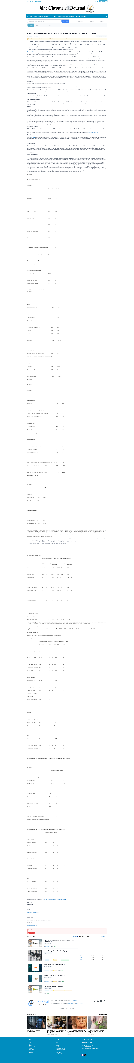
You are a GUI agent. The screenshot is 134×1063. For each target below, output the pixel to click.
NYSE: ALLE (34, 51)
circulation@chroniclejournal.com (92, 1048)
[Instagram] (104, 1003)
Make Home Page (103, 1)
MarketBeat (47, 946)
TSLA (81, 959)
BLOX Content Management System (86, 1061)
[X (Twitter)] (94, 1003)
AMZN (81, 941)
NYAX (55, 946)
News (43, 29)
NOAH (63, 981)
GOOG (81, 949)
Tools (50, 25)
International (57, 29)
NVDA (81, 955)
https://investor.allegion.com (93, 132)
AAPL (81, 943)
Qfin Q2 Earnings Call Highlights (54, 986)
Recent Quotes (79, 21)
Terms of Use (62, 1061)
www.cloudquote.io (74, 1000)
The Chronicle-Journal (38, 1061)
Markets (31, 25)
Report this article (31, 932)
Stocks (37, 25)
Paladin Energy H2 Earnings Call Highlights (57, 951)
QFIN (48, 993)
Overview (38, 29)
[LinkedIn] (101, 1003)
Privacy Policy (71, 1003)
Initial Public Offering (68, 990)
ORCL (81, 957)
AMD (81, 945)
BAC (80, 947)
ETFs (44, 25)
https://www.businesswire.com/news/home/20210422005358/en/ (55, 899)
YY (62, 970)
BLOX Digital (97, 1061)
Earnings (55, 959)
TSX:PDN (67, 959)
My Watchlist (91, 21)
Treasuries (64, 29)
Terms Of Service (79, 1003)
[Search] (106, 16)
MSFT (81, 953)
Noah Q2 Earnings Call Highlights (54, 975)
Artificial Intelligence (57, 990)
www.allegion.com (36, 140)
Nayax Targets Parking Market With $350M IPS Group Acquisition (59, 940)
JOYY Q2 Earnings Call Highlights (54, 964)
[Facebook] (98, 1003)
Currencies (49, 29)
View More (75, 936)
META (81, 951)
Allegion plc (29, 51)
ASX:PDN (63, 959)
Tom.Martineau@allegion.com (32, 925)
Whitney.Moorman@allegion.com (33, 912)
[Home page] (67, 8)
